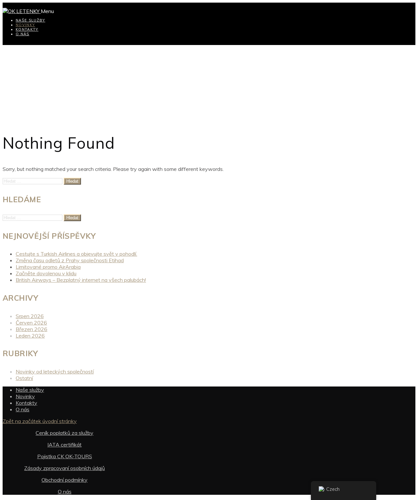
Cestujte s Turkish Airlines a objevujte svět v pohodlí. (76, 253)
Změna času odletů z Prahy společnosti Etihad (70, 260)
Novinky (25, 25)
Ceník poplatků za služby (64, 433)
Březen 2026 (31, 329)
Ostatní (24, 378)
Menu (47, 11)
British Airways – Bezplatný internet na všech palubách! (81, 280)
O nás (22, 34)
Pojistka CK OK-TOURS (64, 456)
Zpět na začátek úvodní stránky (40, 421)
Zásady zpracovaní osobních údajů (64, 468)
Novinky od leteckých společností (55, 371)
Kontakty (27, 29)
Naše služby (30, 20)
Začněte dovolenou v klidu (46, 273)
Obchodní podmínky (64, 480)
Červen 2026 (31, 322)
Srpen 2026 (30, 316)
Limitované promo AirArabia (48, 267)
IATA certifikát (64, 444)
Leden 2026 (30, 335)
